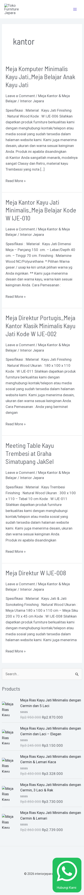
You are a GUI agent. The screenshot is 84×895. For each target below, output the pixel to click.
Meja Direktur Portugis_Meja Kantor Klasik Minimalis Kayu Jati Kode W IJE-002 (40, 325)
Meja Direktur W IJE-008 (36, 573)
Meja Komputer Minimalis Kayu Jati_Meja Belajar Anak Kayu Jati (40, 76)
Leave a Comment (20, 96)
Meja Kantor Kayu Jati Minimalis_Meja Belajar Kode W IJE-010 (41, 210)
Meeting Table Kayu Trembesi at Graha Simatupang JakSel (30, 453)
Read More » (16, 180)
